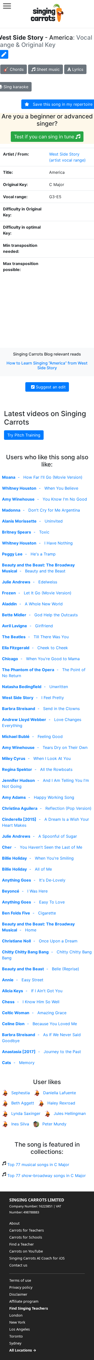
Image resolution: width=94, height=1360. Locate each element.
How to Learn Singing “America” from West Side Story (47, 365)
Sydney (15, 1343)
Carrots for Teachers (26, 1230)
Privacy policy (20, 1287)
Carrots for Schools (25, 1237)
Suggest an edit (50, 386)
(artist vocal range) (67, 160)
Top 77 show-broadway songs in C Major (46, 1175)
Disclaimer (18, 1294)
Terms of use (20, 1280)
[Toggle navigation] (7, 6)
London (16, 1315)
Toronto (16, 1336)
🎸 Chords (14, 69)
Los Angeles (19, 1329)
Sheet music (47, 69)
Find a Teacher (21, 1244)
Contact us (18, 1265)
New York (17, 1322)
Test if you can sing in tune (44, 137)
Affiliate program (23, 1301)
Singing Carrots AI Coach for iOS (37, 1258)
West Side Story (64, 154)
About (14, 1223)
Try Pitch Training (23, 435)
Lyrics (77, 69)
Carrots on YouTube (26, 1251)
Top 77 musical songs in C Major (38, 1164)
